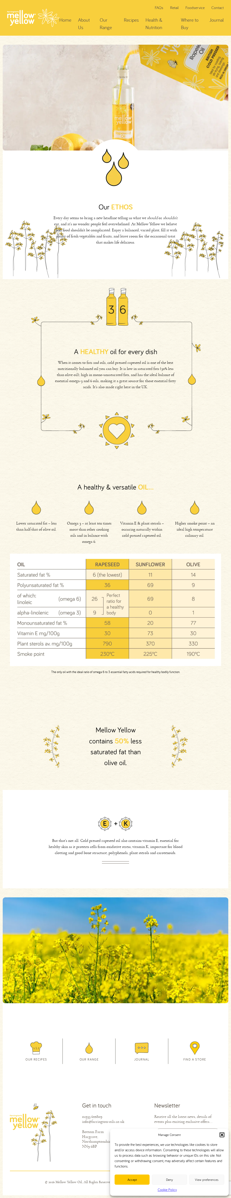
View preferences (206, 1179)
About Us (84, 23)
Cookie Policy (167, 1189)
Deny (169, 1179)
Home (65, 20)
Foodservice (195, 7)
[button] (222, 1135)
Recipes (131, 20)
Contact (217, 7)
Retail (174, 7)
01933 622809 (92, 1116)
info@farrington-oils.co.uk (103, 1121)
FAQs (159, 7)
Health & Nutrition (154, 23)
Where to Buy (190, 23)
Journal (216, 20)
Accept (132, 1179)
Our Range (106, 23)
